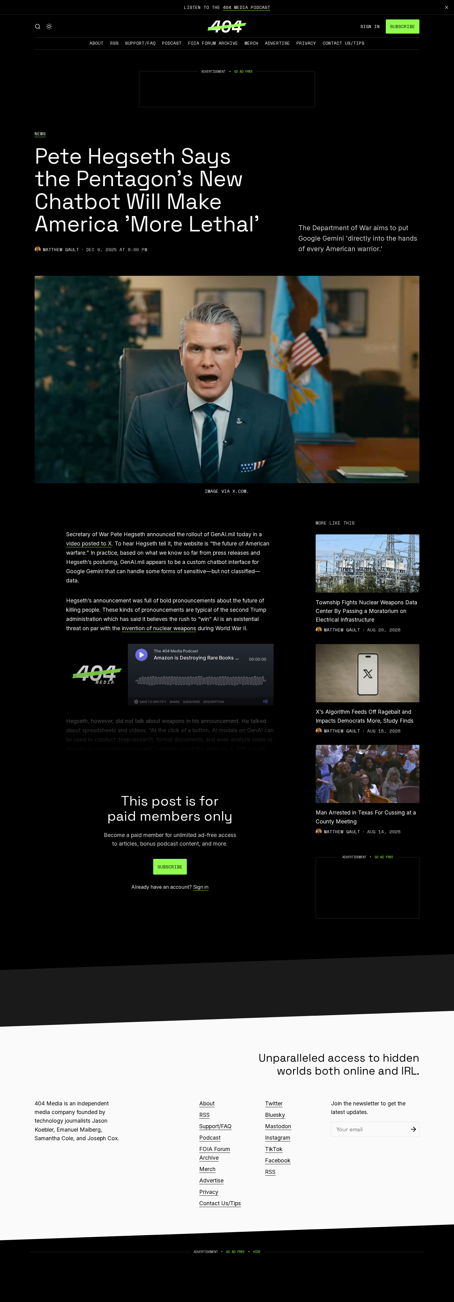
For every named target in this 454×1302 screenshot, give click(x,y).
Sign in (370, 26)
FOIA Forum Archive (213, 43)
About (96, 43)
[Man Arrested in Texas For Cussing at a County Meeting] (367, 774)
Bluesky (275, 1115)
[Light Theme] (49, 26)
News (40, 134)
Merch (252, 43)
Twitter (274, 1103)
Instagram (277, 1137)
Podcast (172, 43)
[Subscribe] (413, 1129)
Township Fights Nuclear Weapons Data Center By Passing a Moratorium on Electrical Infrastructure (366, 611)
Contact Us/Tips (343, 43)
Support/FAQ (140, 43)
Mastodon (278, 1126)
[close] (447, 7)
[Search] (38, 26)
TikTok (274, 1149)
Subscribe (402, 26)
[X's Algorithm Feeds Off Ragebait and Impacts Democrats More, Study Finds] (367, 673)
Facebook (278, 1160)
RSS (114, 43)
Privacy (306, 43)
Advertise (277, 43)
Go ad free (243, 71)
